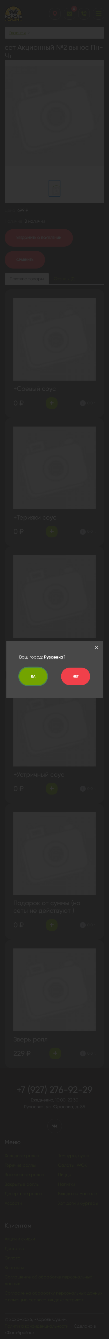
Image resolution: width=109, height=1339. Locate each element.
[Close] (96, 647)
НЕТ (75, 676)
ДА (33, 676)
